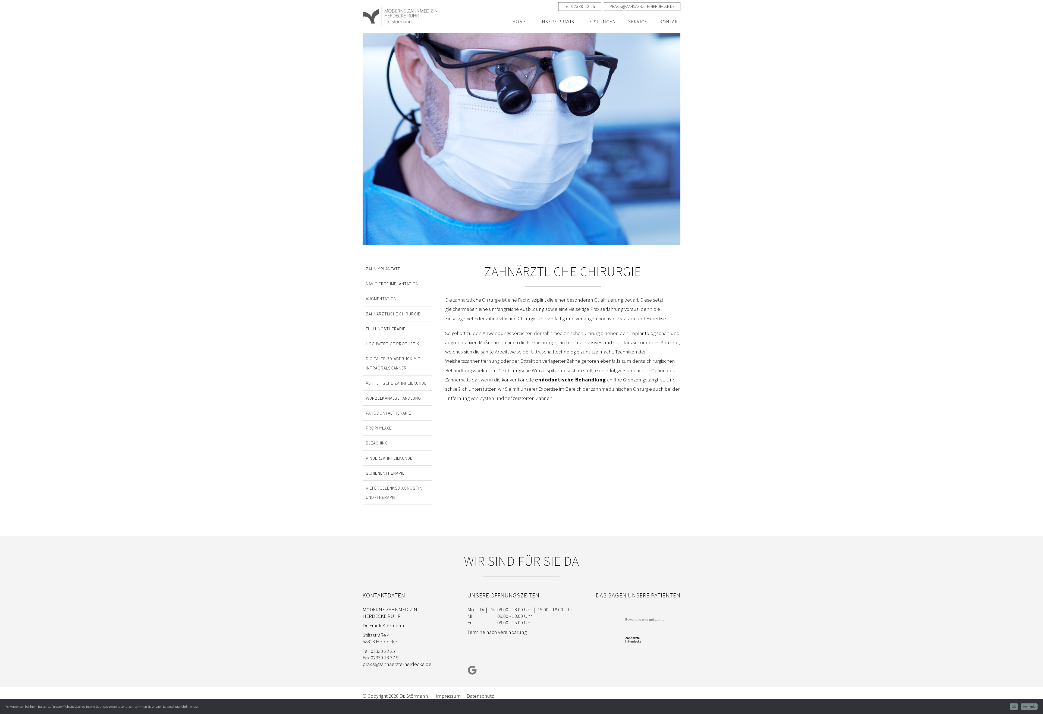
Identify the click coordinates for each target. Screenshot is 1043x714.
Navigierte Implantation (392, 283)
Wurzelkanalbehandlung (393, 398)
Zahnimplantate (383, 268)
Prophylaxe (379, 428)
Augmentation (381, 298)
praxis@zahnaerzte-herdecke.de (397, 664)
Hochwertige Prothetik (392, 343)
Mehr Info (1029, 706)
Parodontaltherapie (388, 413)
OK (1014, 706)
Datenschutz (480, 696)
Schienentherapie (385, 473)
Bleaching (377, 443)
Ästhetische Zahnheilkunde (396, 383)
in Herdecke (633, 639)
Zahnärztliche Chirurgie (393, 314)
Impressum (448, 696)
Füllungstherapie (386, 328)
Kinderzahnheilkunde (389, 458)
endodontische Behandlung (570, 379)
